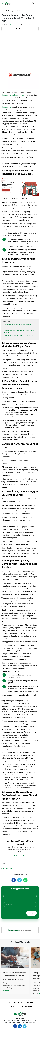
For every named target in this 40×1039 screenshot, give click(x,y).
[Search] (33, 3)
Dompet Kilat (6, 107)
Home (8, 1002)
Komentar (19, 979)
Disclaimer (30, 1002)
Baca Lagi (6, 990)
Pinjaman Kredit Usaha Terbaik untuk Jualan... (14, 974)
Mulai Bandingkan (20, 856)
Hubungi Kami (26, 1006)
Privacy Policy (13, 1006)
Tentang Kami (18, 1002)
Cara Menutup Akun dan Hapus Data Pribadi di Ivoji (18, 335)
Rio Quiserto (14, 25)
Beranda (4, 11)
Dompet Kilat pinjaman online (12, 95)
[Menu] (37, 3)
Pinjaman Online (16, 11)
